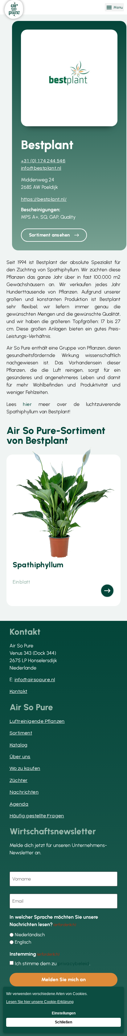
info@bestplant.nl (41, 168)
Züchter (19, 780)
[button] (114, 7)
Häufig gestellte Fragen (37, 815)
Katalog (19, 745)
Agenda (19, 804)
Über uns (20, 756)
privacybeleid (73, 963)
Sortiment (21, 732)
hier (27, 404)
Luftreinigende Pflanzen (37, 721)
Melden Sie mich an (63, 979)
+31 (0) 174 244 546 (43, 160)
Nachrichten (24, 792)
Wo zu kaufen (25, 768)
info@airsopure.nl (34, 679)
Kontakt (18, 691)
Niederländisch (30, 935)
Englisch (23, 942)
